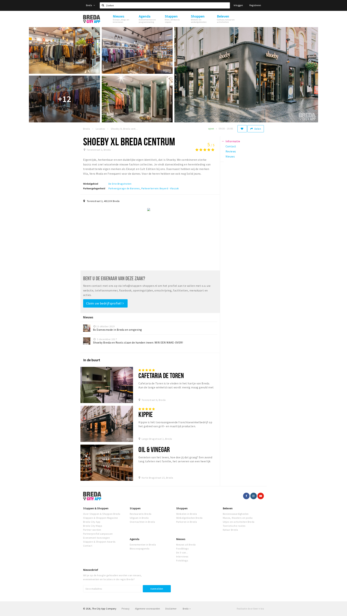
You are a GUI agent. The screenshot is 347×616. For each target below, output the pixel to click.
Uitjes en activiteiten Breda (238, 521)
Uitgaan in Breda (139, 517)
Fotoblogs (182, 560)
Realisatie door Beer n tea (250, 608)
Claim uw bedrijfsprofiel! (104, 303)
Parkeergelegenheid (94, 188)
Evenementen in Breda (143, 544)
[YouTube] (260, 496)
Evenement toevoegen (96, 537)
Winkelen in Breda (186, 513)
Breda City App (91, 521)
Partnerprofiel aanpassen (98, 533)
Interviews (182, 556)
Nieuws (180, 539)
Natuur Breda (230, 529)
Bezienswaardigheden (236, 513)
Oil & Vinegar (154, 449)
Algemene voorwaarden (147, 608)
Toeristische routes (234, 525)
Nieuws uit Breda (186, 544)
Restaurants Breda (140, 513)
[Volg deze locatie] (242, 128)
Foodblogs (182, 548)
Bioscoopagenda (139, 548)
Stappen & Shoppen (95, 508)
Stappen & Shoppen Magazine (100, 517)
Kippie (145, 414)
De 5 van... (182, 552)
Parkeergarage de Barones (124, 188)
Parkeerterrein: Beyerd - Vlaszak (160, 188)
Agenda (134, 539)
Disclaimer (170, 608)
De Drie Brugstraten (119, 183)
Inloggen (238, 5)
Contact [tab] (231, 146)
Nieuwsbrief (90, 570)
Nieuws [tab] (230, 156)
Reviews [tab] (231, 151)
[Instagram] (253, 496)
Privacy (125, 608)
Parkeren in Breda (186, 521)
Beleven (228, 508)
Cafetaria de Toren (161, 375)
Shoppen (182, 508)
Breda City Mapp (92, 525)
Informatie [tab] (233, 141)
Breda (89, 5)
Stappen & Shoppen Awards (99, 541)
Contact (87, 545)
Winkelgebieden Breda (189, 517)
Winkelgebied (90, 183)
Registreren (255, 5)
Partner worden (92, 529)
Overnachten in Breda (142, 521)
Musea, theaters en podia (238, 517)
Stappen (135, 508)
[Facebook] (246, 496)
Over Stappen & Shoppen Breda (101, 513)
